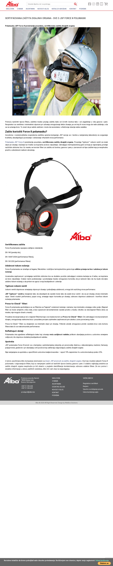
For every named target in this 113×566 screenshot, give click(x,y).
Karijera (85, 386)
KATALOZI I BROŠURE (59, 9)
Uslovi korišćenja (102, 560)
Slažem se (104, 563)
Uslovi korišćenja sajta (90, 392)
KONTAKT (55, 392)
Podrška (82, 9)
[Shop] (106, 4)
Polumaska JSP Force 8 (14, 142)
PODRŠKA (55, 395)
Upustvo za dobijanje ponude (93, 389)
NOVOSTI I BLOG (57, 389)
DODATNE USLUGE (58, 387)
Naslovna (10, 9)
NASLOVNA (56, 378)
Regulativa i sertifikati (90, 383)
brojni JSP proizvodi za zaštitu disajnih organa (63, 361)
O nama (20, 9)
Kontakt (73, 9)
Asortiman (30, 9)
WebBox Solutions (71, 403)
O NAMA (55, 381)
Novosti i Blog (43, 9)
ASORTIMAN (56, 384)
